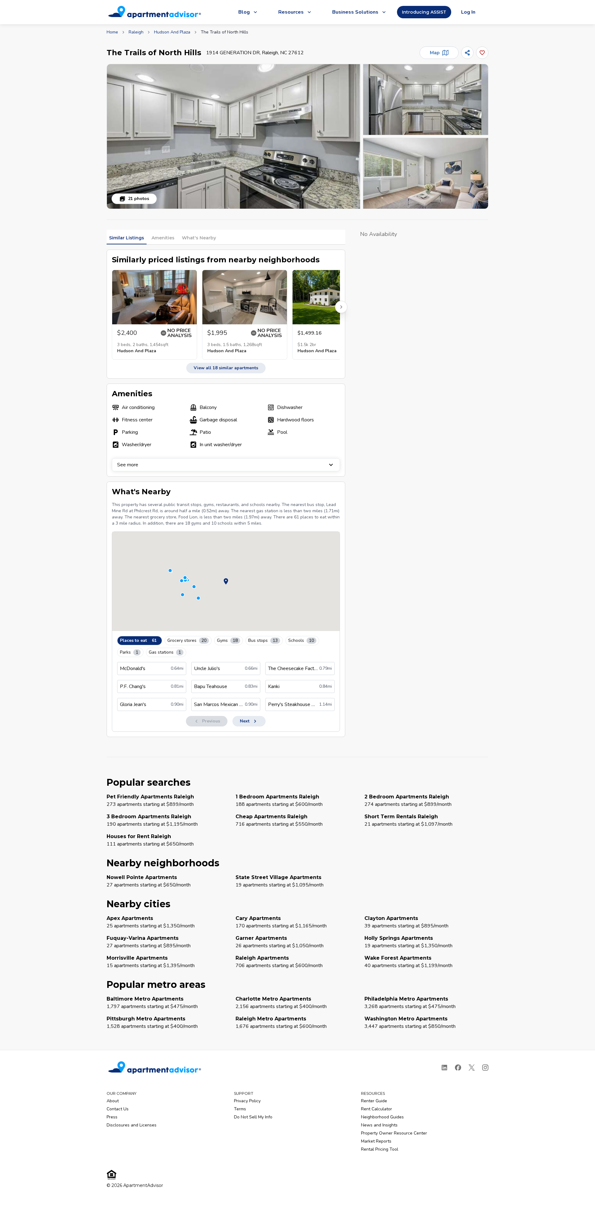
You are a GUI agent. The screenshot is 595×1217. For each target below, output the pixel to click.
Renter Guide (374, 1101)
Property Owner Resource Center (394, 1133)
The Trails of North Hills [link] (224, 32)
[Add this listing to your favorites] (482, 53)
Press (112, 1117)
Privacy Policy (247, 1101)
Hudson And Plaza (172, 32)
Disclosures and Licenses (131, 1125)
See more (127, 464)
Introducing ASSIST (424, 12)
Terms (240, 1109)
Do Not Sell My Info (253, 1117)
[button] (233, 136)
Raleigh (136, 32)
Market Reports (376, 1141)
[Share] (467, 53)
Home (112, 32)
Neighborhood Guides (382, 1117)
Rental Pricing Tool (379, 1149)
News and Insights (379, 1125)
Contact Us (118, 1109)
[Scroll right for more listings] (341, 307)
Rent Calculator (376, 1109)
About (113, 1101)
